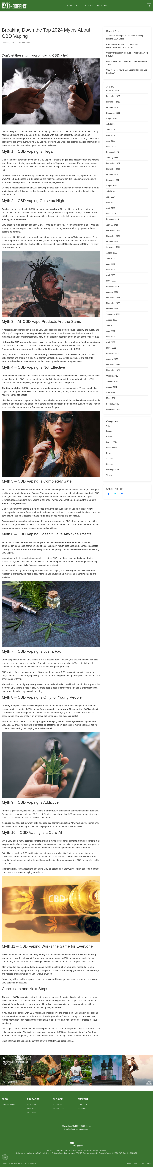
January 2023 (112, 292)
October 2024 (112, 174)
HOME (69, 6)
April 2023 (110, 275)
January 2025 (112, 158)
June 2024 (110, 197)
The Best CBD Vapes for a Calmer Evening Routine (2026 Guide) (124, 37)
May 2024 (110, 202)
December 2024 (113, 163)
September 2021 (113, 381)
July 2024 (110, 191)
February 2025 (112, 152)
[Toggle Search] (149, 5)
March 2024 (111, 214)
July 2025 (110, 124)
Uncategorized (112, 470)
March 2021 (111, 398)
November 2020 (113, 409)
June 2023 (110, 264)
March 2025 (111, 146)
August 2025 (111, 119)
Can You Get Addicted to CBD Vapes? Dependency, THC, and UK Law (122, 45)
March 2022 (111, 348)
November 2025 (113, 102)
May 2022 (110, 337)
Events (109, 437)
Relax (108, 453)
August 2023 (111, 253)
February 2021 (112, 404)
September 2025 (113, 113)
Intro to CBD (111, 442)
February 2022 (112, 353)
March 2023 (111, 281)
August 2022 (111, 320)
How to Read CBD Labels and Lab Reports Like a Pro (126, 63)
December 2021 (113, 365)
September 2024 (113, 180)
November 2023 (113, 236)
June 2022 (110, 331)
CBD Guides (57, 1104)
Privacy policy (132, 1163)
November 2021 (113, 370)
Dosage (109, 431)
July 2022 (110, 325)
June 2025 (110, 130)
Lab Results (31, 1112)
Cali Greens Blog (8, 1104)
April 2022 (110, 342)
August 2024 (111, 186)
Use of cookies (146, 1163)
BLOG (78, 6)
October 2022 (112, 309)
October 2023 (112, 242)
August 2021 (111, 387)
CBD (108, 426)
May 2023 (110, 270)
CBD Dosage (32, 1108)
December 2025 (113, 96)
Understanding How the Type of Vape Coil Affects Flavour (127, 54)
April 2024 (110, 208)
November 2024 (113, 169)
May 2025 (110, 135)
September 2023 (113, 247)
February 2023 (112, 286)
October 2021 (112, 376)
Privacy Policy (83, 1104)
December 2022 (113, 297)
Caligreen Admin (24, 43)
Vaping (109, 475)
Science (109, 459)
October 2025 (112, 107)
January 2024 (112, 225)
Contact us (82, 1108)
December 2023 (113, 230)
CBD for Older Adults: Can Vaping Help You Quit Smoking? (126, 71)
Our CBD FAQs (58, 1108)
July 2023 (110, 258)
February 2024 (112, 219)
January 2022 (112, 359)
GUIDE (88, 6)
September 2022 (113, 314)
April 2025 (110, 141)
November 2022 (113, 303)
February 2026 (112, 91)
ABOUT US (102, 6)
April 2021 (110, 393)
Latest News (111, 448)
